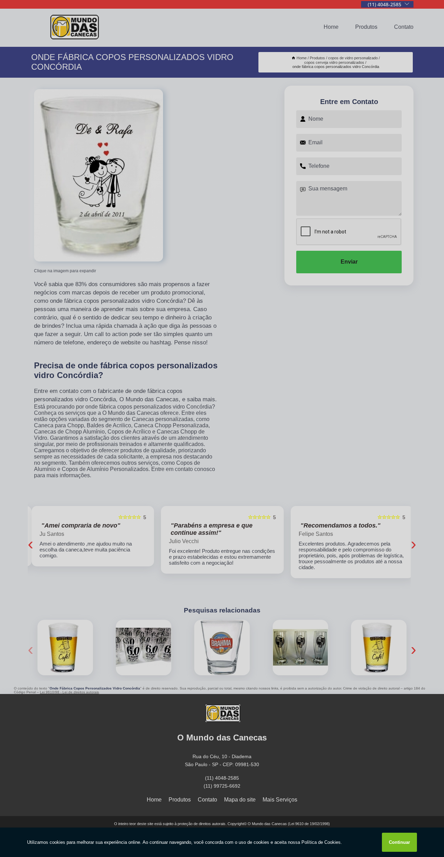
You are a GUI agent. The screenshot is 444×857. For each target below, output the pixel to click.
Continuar (399, 842)
